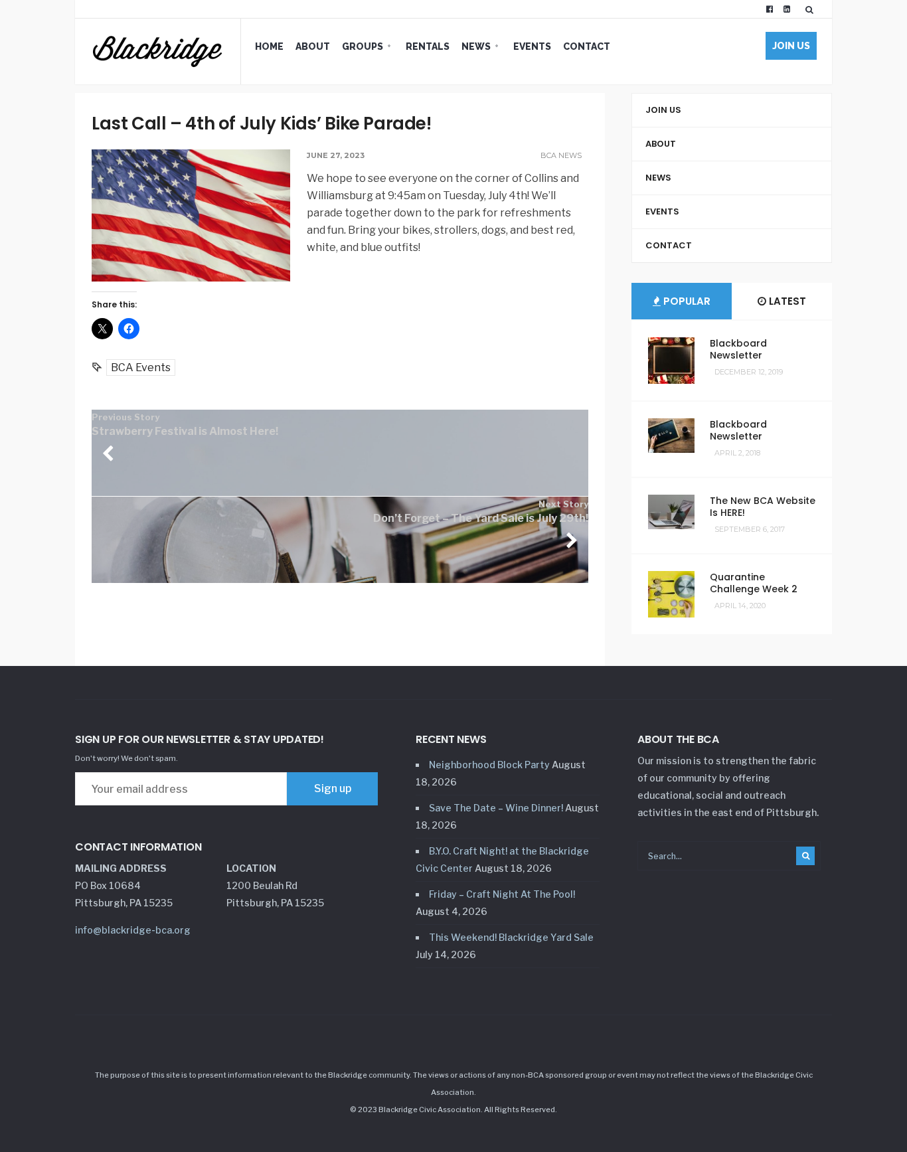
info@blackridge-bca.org (133, 930)
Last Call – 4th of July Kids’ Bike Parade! (262, 123)
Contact (586, 46)
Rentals (428, 46)
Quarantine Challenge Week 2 (753, 583)
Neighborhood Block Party (489, 764)
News (476, 46)
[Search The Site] (812, 9)
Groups (362, 46)
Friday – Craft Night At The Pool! (502, 894)
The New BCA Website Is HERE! (762, 506)
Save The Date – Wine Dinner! (496, 807)
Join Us (791, 46)
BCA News (561, 155)
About (312, 46)
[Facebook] (770, 9)
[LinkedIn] (787, 9)
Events (532, 46)
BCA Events (141, 367)
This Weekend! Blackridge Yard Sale (511, 937)
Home (269, 46)
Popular (685, 301)
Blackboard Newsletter (738, 349)
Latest (786, 301)
